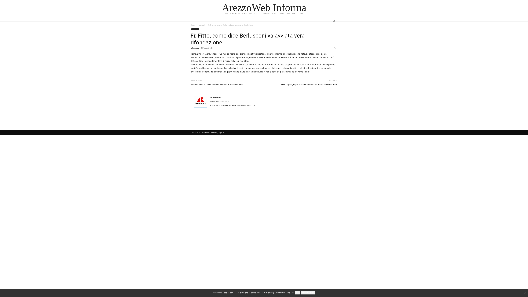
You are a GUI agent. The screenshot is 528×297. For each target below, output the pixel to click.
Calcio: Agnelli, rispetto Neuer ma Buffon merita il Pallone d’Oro (308, 84)
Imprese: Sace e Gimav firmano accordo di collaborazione (217, 84)
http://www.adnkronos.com (219, 101)
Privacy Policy (308, 293)
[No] (524, 293)
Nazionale (202, 25)
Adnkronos (195, 48)
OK (297, 293)
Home (193, 25)
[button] (334, 21)
